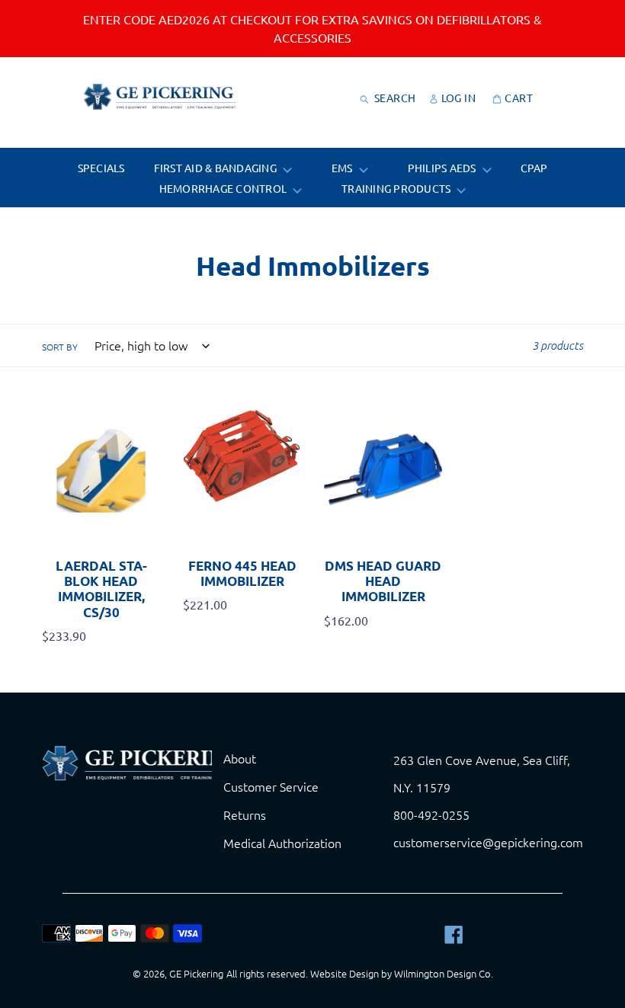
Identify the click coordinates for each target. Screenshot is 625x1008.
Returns (244, 814)
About (239, 758)
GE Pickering (196, 973)
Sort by (60, 347)
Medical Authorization (282, 842)
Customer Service (271, 786)
